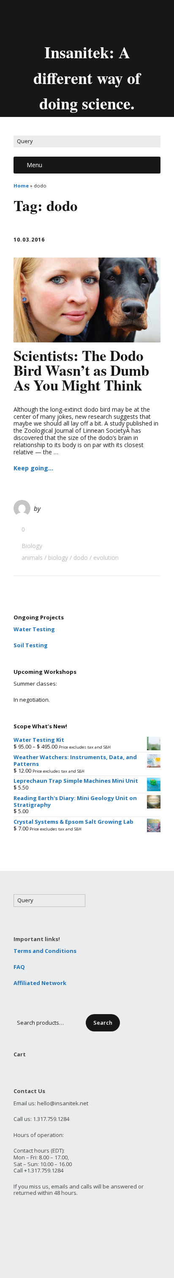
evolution (106, 558)
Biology (32, 546)
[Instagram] (124, 20)
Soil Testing (31, 645)
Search (102, 1022)
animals (32, 558)
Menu (34, 165)
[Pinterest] (110, 20)
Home (21, 185)
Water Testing (34, 629)
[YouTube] (95, 20)
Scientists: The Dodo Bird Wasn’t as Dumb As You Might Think (81, 370)
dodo (80, 558)
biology (58, 558)
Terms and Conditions (45, 951)
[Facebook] (81, 20)
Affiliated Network (40, 983)
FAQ (19, 967)
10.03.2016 (29, 239)
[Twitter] (67, 20)
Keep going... (33, 468)
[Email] (51, 20)
